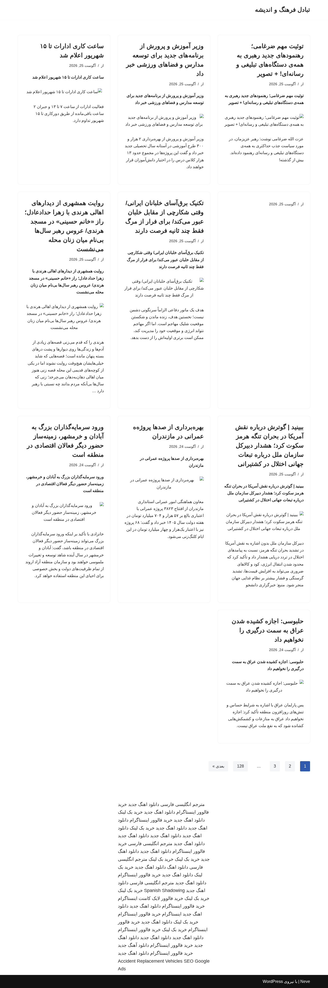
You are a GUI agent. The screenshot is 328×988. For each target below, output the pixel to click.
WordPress (273, 981)
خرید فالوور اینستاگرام (151, 820)
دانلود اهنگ (177, 867)
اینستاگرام (171, 914)
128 (240, 766)
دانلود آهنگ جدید (133, 945)
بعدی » (218, 766)
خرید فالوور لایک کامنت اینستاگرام (150, 898)
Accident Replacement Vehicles (150, 961)
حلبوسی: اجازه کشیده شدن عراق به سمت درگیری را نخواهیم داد (268, 630)
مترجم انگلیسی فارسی (182, 804)
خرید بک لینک (130, 812)
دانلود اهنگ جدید (143, 804)
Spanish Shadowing (164, 890)
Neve (305, 981)
